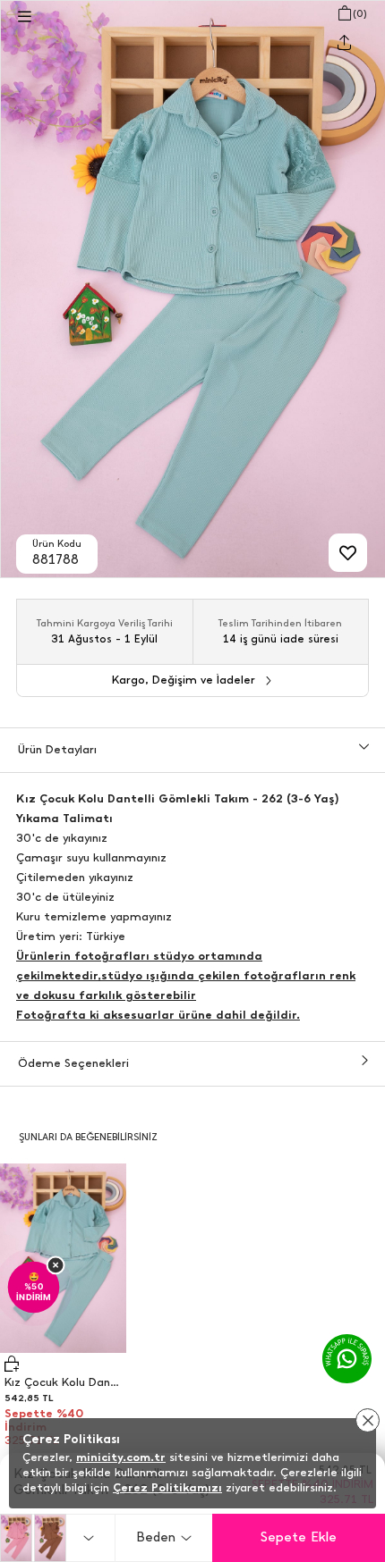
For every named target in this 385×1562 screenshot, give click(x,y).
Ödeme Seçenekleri (73, 1063)
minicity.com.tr (121, 1457)
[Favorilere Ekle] (348, 552)
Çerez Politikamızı (167, 1487)
